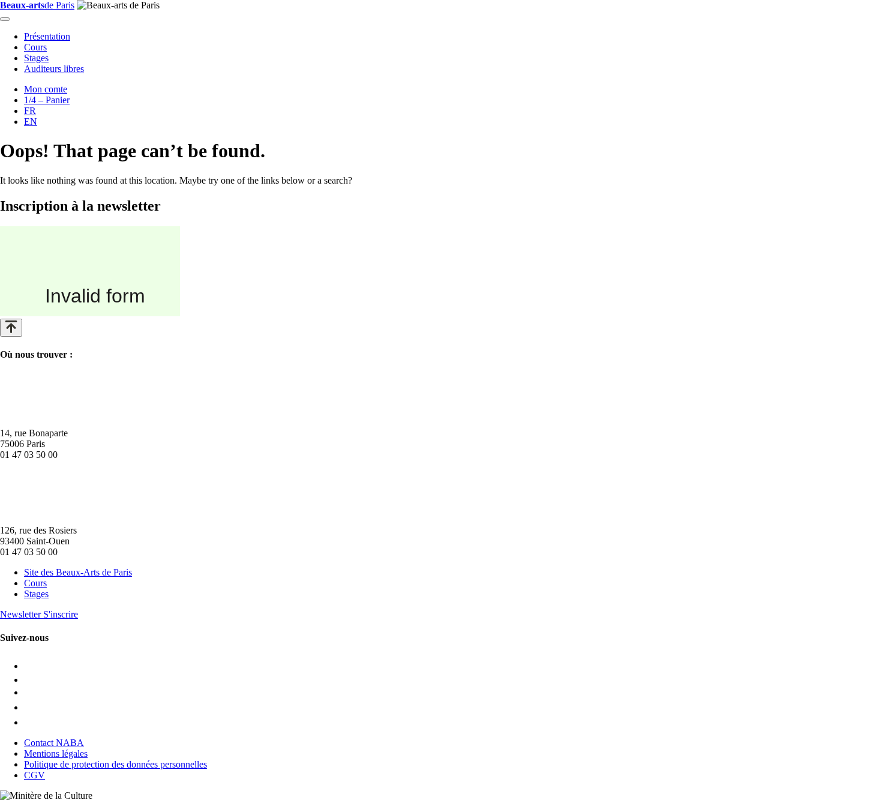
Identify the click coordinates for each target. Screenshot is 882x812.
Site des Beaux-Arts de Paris (78, 572)
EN (30, 121)
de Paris (37, 5)
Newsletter (39, 614)
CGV (34, 775)
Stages (36, 58)
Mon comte (45, 89)
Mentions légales (56, 753)
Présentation (47, 36)
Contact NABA (54, 743)
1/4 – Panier (47, 100)
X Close (15, 806)
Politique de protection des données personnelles (115, 764)
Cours (35, 47)
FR (30, 111)
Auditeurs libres (54, 69)
